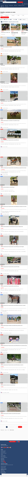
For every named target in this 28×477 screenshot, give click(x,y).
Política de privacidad (3, 472)
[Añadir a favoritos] (26, 37)
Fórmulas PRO (2, 462)
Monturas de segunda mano (4, 457)
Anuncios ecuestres (3, 455)
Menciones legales (3, 471)
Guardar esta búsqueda (5, 17)
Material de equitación (22, 5)
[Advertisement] (14, 9)
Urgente (19, 19)
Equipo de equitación (3, 456)
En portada (14, 19)
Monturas (16, 5)
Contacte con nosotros (3, 466)
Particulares (3, 19)
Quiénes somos (2, 470)
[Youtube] (19, 441)
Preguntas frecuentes (3, 467)
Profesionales (8, 19)
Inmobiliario (11, 5)
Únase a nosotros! (12, 441)
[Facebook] (17, 441)
